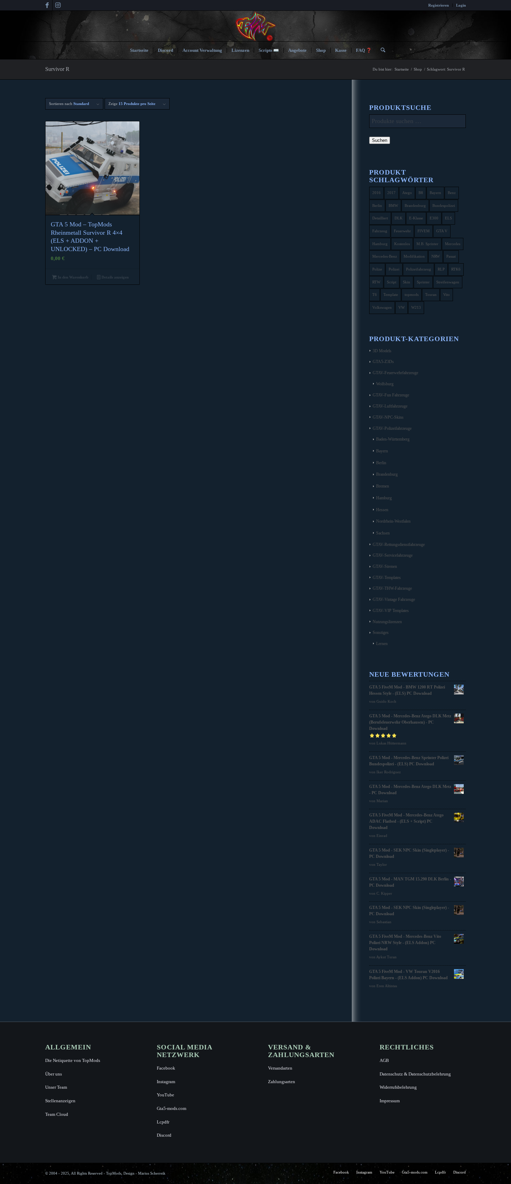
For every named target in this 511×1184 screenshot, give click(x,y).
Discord (164, 1135)
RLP (441, 269)
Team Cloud (56, 1114)
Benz (452, 193)
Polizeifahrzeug (418, 269)
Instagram (166, 1081)
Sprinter (423, 282)
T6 (374, 294)
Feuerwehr (402, 231)
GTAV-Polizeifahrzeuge (392, 428)
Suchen (379, 140)
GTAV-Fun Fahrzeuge (391, 395)
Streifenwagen (447, 282)
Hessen (382, 509)
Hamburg (380, 244)
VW (401, 307)
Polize (377, 269)
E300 (434, 218)
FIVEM (423, 231)
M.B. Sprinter (427, 244)
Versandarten (280, 1068)
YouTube (165, 1094)
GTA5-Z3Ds (383, 361)
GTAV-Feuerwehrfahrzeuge (395, 372)
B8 (421, 193)
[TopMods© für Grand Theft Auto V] (256, 26)
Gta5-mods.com (171, 1108)
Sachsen (383, 533)
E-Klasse (416, 218)
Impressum (390, 1100)
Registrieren (438, 5)
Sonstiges (381, 632)
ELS (448, 218)
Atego (407, 193)
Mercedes (452, 244)
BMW (393, 205)
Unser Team (56, 1087)
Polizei (394, 269)
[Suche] (380, 50)
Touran (431, 294)
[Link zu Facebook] (47, 5)
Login (461, 5)
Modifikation (414, 256)
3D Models (382, 350)
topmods (412, 294)
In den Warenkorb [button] (72, 277)
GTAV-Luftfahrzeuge (390, 406)
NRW (435, 256)
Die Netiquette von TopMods (72, 1060)
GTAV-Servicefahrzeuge (393, 555)
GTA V (441, 231)
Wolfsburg (385, 383)
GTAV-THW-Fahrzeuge (392, 588)
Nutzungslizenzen (387, 621)
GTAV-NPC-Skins (388, 417)
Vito (446, 294)
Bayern (435, 193)
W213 (416, 307)
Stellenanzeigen (60, 1100)
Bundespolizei (443, 205)
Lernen (382, 643)
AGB (384, 1060)
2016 (376, 193)
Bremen (382, 486)
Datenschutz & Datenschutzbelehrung (415, 1074)
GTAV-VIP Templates (391, 610)
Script (391, 282)
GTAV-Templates (387, 577)
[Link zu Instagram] (57, 5)
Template (390, 294)
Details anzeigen (114, 277)
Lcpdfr (163, 1122)
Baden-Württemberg (392, 439)
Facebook (166, 1068)
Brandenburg (415, 205)
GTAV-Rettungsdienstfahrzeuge (399, 544)
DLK (399, 218)
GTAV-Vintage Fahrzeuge (394, 599)
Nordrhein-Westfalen (393, 521)
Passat (451, 256)
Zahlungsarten (281, 1081)
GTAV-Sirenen (385, 566)
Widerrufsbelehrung (398, 1087)
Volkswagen (382, 307)
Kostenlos (402, 244)
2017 (391, 193)
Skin (406, 282)
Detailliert (380, 218)
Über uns (53, 1074)
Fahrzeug (379, 231)
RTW (376, 282)
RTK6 (456, 269)
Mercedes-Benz (384, 256)
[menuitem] (439, 5)
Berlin (377, 205)
